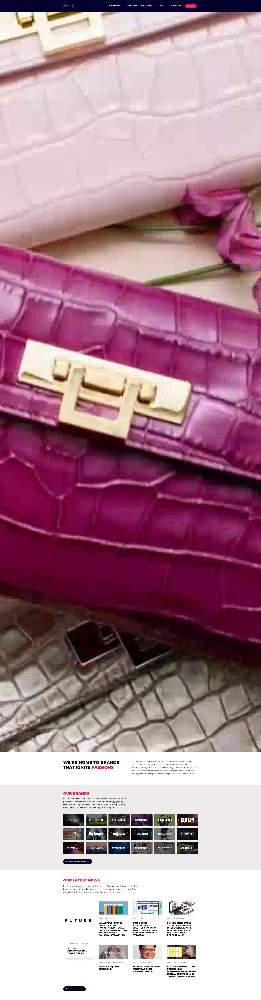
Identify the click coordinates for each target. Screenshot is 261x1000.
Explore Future (115, 6)
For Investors (175, 6)
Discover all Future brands (76, 861)
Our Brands (132, 6)
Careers (161, 6)
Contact (191, 6)
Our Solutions (147, 6)
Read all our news (73, 989)
